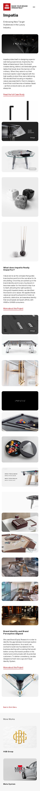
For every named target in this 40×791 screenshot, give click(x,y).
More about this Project (13, 309)
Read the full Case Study (13, 95)
